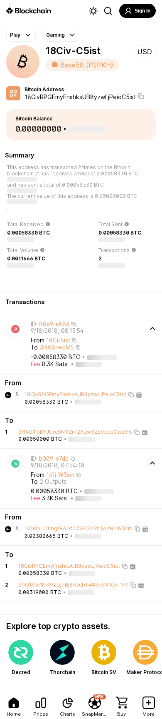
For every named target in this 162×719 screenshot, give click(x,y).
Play (15, 35)
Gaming (55, 35)
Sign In (142, 11)
